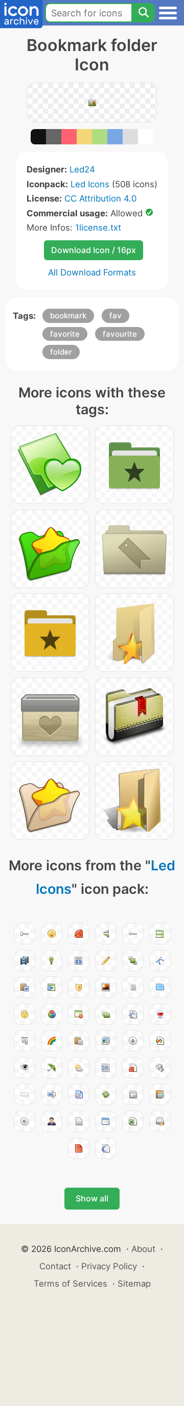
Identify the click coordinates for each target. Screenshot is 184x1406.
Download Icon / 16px (93, 250)
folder (61, 352)
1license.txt (98, 227)
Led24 (82, 169)
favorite (65, 334)
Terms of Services (70, 1283)
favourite (120, 334)
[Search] (143, 12)
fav (115, 315)
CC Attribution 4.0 (100, 198)
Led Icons (90, 184)
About (143, 1249)
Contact (55, 1266)
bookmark (68, 315)
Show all (92, 1198)
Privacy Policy (109, 1266)
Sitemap (134, 1283)
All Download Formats (92, 272)
